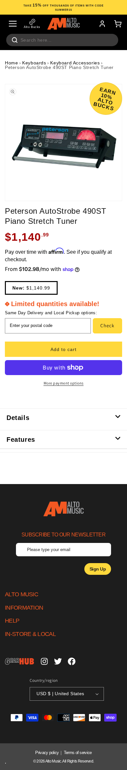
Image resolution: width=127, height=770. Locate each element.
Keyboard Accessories (75, 62)
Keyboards (34, 62)
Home (11, 62)
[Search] (14, 40)
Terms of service (78, 752)
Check (107, 325)
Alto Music (53, 761)
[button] (13, 24)
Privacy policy (47, 752)
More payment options (64, 383)
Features (21, 439)
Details (18, 417)
